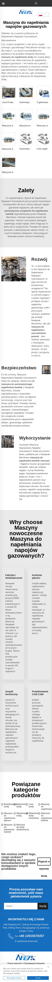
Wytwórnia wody (21, 805)
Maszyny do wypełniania (46, 806)
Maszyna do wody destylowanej (21, 827)
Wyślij (42, 906)
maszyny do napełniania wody (17, 57)
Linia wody (31, 805)
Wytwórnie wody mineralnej (33, 815)
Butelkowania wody (9, 805)
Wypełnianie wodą (21, 814)
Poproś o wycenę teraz (44, 863)
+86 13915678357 (31, 936)
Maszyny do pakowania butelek (9, 828)
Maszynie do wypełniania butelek (46, 817)
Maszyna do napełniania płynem (9, 817)
